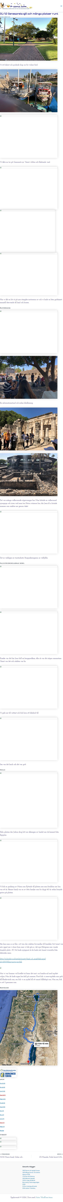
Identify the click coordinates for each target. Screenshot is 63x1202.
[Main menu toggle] (61, 6)
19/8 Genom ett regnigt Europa (31, 1170)
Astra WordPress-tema (44, 1197)
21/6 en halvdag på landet (29, 1186)
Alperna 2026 (26, 1174)
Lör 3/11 (2, 1119)
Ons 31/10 (2, 1107)
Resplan (2, 1131)
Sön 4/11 (2, 1123)
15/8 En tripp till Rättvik (28, 1180)
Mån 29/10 (2, 1099)
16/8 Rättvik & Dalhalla (28, 1178)
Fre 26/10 (2, 1087)
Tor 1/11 (2, 1111)
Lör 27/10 (2, 1091)
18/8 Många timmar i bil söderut (31, 1172)
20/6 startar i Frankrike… (29, 1188)
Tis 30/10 (2, 1103)
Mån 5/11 (2, 1127)
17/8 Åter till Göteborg (28, 1176)
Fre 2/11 (2, 1115)
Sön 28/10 (2, 1095)
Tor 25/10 (2, 1083)
